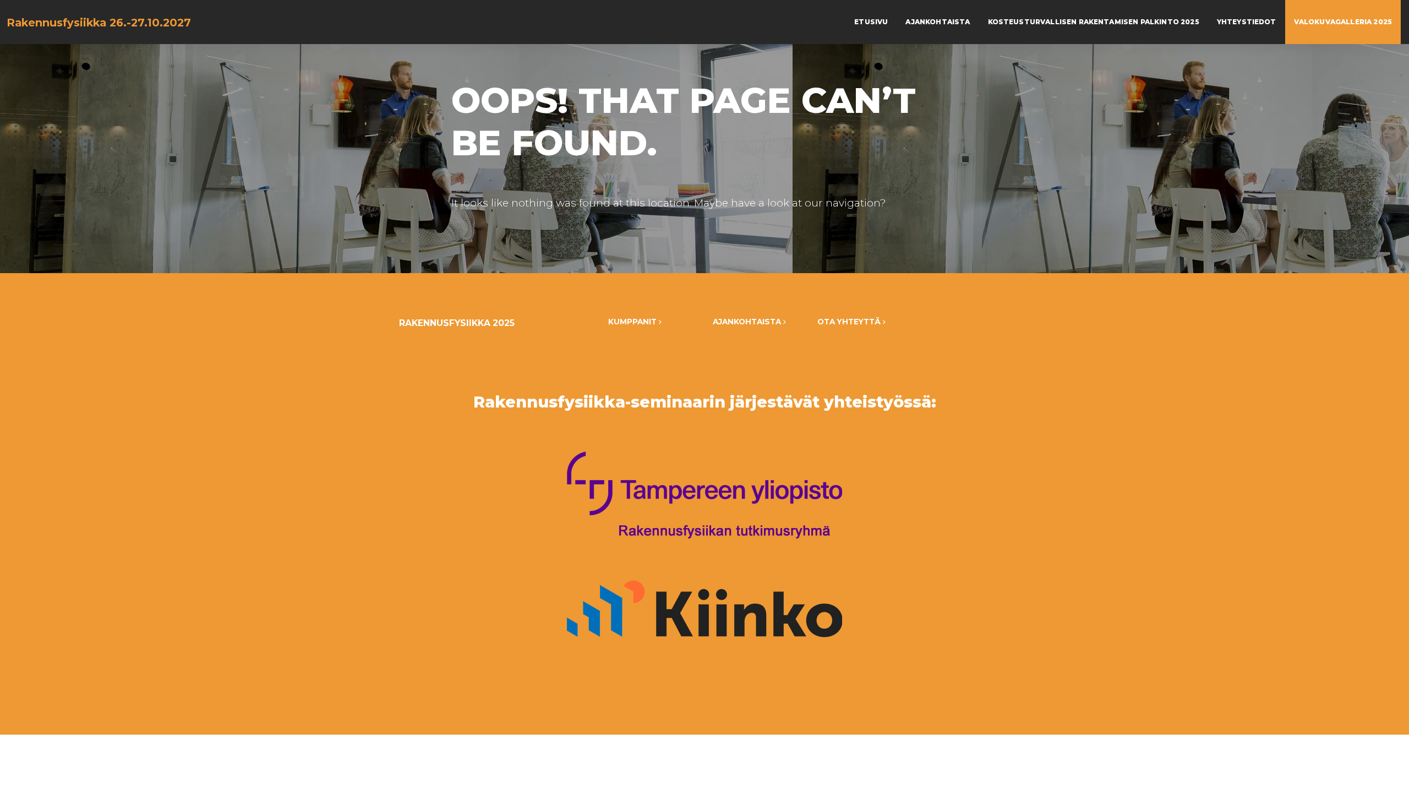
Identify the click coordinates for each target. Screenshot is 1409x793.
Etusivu (871, 22)
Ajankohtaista (937, 22)
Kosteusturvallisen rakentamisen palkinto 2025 (1093, 22)
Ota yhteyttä (850, 321)
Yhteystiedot (1246, 22)
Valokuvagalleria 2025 (1343, 22)
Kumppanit (633, 321)
